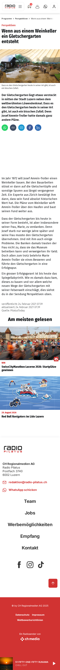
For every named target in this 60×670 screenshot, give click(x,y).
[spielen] (54, 663)
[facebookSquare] (19, 564)
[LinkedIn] (38, 127)
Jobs (30, 513)
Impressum (38, 614)
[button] (45, 6)
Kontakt (30, 548)
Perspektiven (21, 18)
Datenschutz (22, 614)
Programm (7, 18)
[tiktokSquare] (40, 564)
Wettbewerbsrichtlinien (30, 620)
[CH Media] (30, 638)
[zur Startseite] (10, 6)
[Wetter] (37, 6)
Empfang (30, 536)
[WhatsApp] (5, 127)
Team (30, 501)
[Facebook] (30, 127)
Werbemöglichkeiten (30, 524)
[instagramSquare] (30, 564)
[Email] (21, 127)
